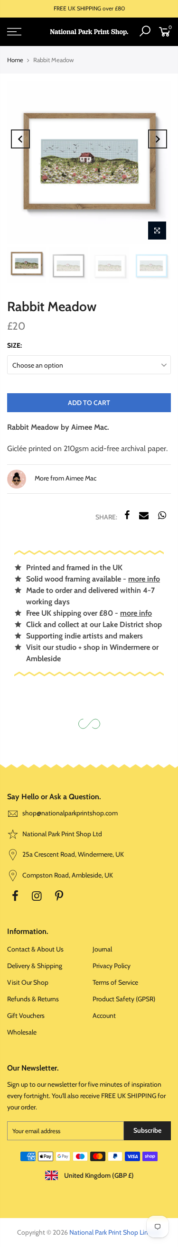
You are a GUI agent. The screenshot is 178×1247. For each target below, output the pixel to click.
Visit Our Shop (27, 982)
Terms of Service (115, 982)
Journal (102, 949)
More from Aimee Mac (64, 478)
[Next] (157, 138)
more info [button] (144, 578)
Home (15, 60)
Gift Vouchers (26, 1015)
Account (104, 1015)
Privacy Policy (112, 965)
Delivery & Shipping (34, 965)
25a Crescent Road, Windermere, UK (72, 854)
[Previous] (20, 138)
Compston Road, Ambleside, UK (67, 875)
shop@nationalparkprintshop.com (70, 813)
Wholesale (22, 1032)
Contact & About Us (35, 949)
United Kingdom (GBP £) (98, 1175)
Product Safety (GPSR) (124, 999)
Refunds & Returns (33, 999)
